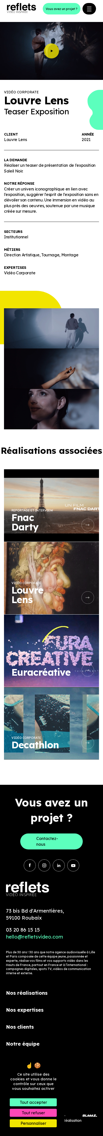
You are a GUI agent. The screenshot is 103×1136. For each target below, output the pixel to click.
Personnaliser (33, 1123)
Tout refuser (33, 1112)
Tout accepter (33, 1102)
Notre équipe (23, 1044)
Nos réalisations (27, 993)
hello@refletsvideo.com (34, 937)
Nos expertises (25, 1010)
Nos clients (20, 1027)
